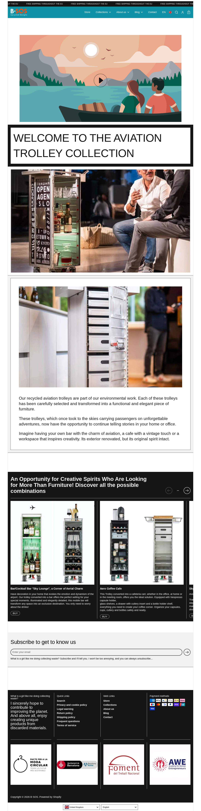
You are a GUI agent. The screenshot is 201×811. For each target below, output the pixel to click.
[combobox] (81, 807)
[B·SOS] (19, 12)
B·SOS (34, 797)
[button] (164, 12)
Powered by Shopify (50, 797)
